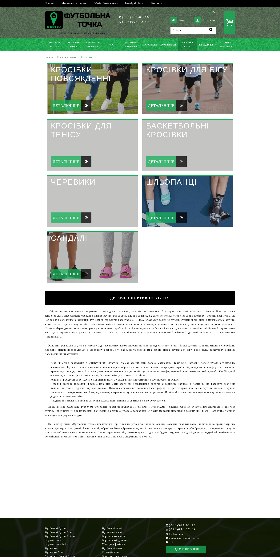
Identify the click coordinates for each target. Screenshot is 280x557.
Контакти (157, 3)
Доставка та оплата (74, 3)
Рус (214, 12)
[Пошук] (211, 30)
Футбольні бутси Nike (58, 532)
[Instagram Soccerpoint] (172, 542)
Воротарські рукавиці (115, 540)
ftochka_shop (176, 534)
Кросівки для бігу (187, 69)
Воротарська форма (114, 536)
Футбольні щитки (113, 548)
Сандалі (69, 238)
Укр (208, 12)
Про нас (50, 3)
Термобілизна (110, 552)
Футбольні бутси (55, 528)
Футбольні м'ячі (112, 528)
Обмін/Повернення (106, 3)
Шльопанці (171, 182)
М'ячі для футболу (113, 544)
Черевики (73, 182)
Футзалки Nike (54, 552)
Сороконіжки (53, 540)
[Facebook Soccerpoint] (167, 542)
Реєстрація (209, 20)
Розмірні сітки (134, 3)
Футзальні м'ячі (112, 532)
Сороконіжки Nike (56, 544)
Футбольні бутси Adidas (60, 536)
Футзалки (51, 548)
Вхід (182, 20)
